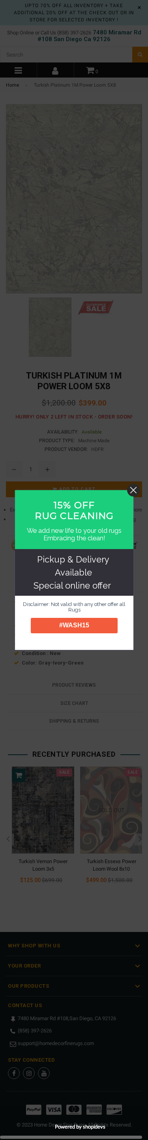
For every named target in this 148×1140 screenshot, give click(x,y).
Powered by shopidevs (80, 1126)
